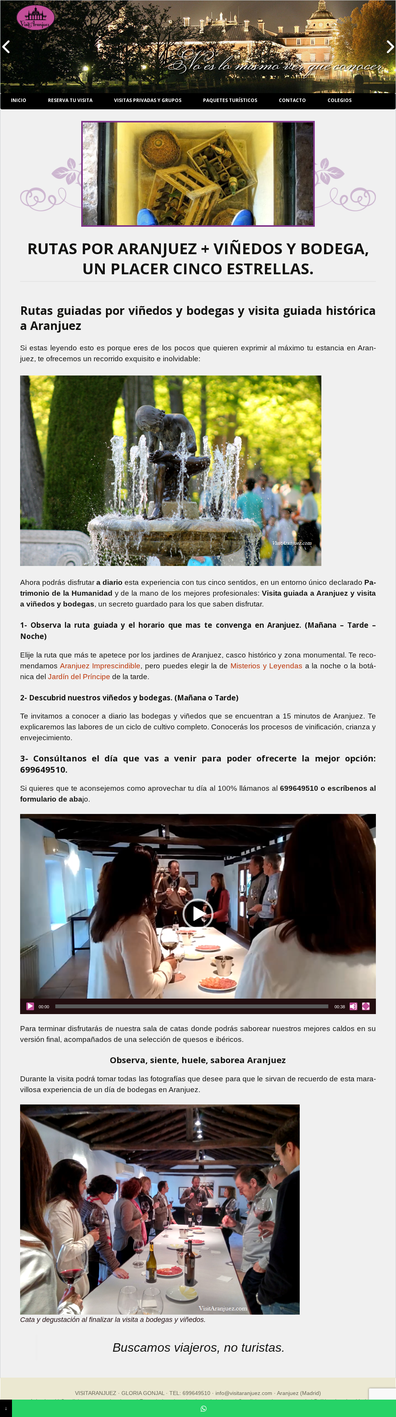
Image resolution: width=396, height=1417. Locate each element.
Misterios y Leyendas (266, 666)
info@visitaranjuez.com (243, 1393)
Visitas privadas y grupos (147, 100)
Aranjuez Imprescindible (100, 666)
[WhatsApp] (204, 1408)
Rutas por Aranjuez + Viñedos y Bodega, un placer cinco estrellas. (198, 258)
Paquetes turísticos (230, 100)
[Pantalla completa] (366, 1006)
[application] (198, 914)
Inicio (18, 100)
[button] (198, 914)
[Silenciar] (353, 1006)
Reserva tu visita (70, 100)
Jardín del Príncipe (80, 677)
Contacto (292, 100)
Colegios (340, 100)
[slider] (191, 1006)
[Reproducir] (30, 1006)
